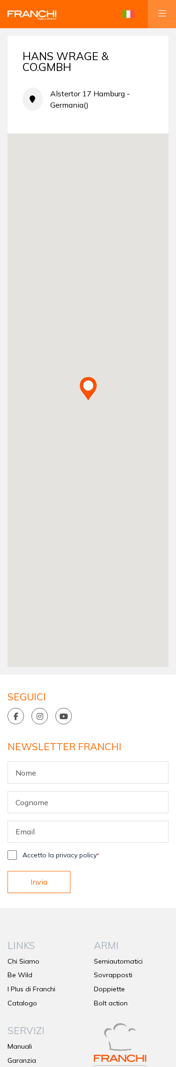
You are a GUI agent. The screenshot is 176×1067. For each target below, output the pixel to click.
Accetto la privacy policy (61, 855)
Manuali (20, 1046)
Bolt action (111, 1003)
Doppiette (109, 989)
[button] (128, 14)
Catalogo (22, 1003)
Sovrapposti (113, 975)
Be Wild (20, 975)
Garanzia (22, 1060)
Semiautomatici (118, 961)
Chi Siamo (23, 961)
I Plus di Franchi (31, 989)
